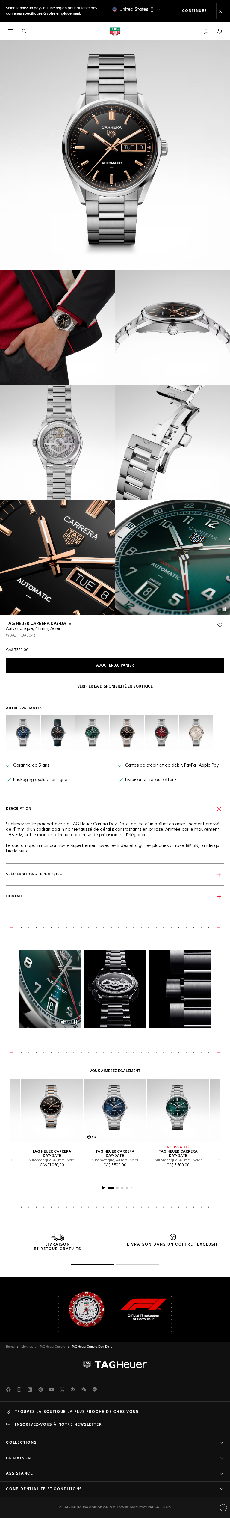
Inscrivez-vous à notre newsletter (58, 1425)
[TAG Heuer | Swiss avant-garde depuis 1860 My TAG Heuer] (115, 1365)
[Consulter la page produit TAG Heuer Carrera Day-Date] (52, 1110)
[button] (206, 31)
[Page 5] (131, 1187)
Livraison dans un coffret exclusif (173, 1244)
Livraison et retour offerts (151, 780)
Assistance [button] (19, 1473)
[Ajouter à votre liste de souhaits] (220, 625)
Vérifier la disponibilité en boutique (115, 686)
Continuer (199, 11)
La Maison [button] (18, 1458)
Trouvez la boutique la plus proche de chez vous (77, 1412)
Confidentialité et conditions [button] (44, 1489)
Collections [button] (21, 1443)
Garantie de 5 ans (31, 765)
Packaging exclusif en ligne (40, 780)
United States (134, 9)
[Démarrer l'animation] (103, 1188)
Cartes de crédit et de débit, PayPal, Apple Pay (172, 765)
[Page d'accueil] (115, 31)
